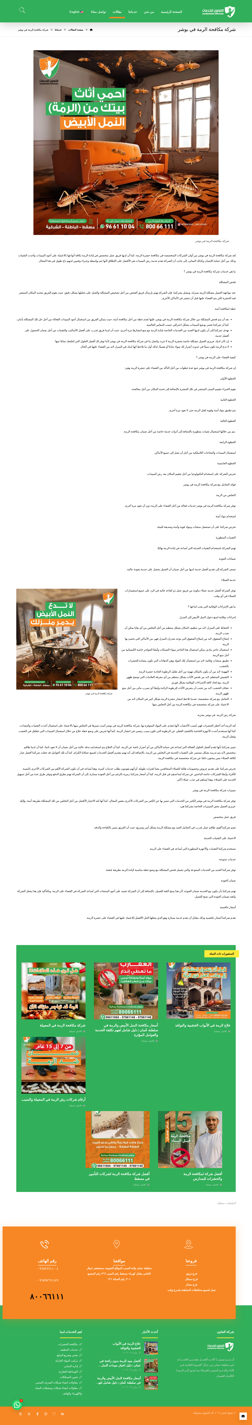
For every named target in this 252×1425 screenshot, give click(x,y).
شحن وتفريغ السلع (67, 1355)
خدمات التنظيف (69, 1349)
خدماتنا (217, 1031)
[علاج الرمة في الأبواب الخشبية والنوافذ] (151, 1348)
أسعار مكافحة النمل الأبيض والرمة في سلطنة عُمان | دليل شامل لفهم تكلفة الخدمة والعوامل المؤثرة (119, 1382)
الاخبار (223, 1031)
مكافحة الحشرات (68, 1344)
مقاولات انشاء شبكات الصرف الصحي (56, 1382)
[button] (62, 1414)
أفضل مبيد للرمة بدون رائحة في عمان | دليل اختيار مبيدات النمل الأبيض (120, 1365)
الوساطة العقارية (68, 1371)
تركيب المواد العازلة (66, 1360)
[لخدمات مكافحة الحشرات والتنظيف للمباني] (218, 11)
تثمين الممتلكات (69, 1377)
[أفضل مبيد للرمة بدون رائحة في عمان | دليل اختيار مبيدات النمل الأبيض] (151, 1366)
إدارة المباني (71, 1366)
